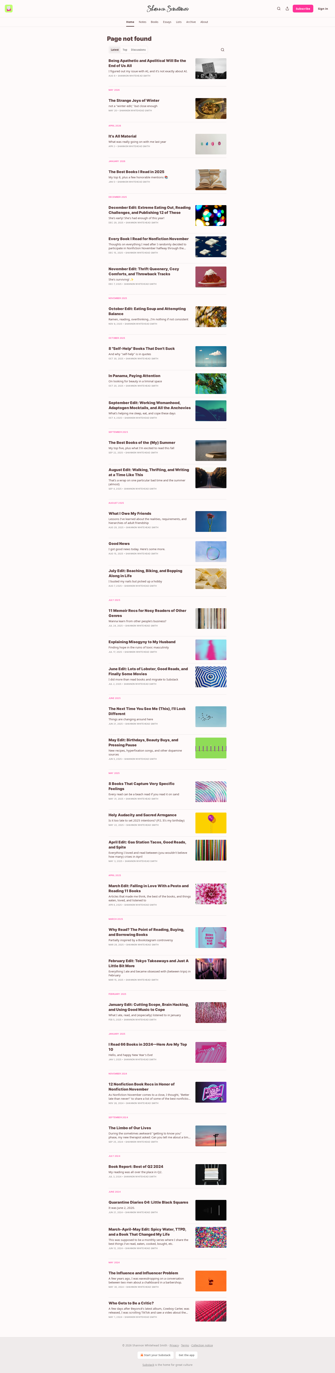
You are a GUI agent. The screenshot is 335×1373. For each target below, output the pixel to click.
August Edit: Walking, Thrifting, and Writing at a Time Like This (149, 472)
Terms (185, 1345)
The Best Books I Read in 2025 (136, 172)
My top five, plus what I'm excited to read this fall (141, 448)
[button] (130, 22)
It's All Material (122, 136)
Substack (148, 1365)
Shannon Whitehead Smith (134, 75)
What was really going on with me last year (137, 142)
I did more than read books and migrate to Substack (143, 679)
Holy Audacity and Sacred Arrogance (143, 815)
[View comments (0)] (137, 227)
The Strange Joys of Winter (134, 100)
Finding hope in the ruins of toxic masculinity (139, 647)
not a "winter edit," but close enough (133, 106)
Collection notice (202, 1345)
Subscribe (303, 8)
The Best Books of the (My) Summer (142, 442)
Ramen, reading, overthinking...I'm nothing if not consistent (148, 319)
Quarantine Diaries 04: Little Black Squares (148, 1202)
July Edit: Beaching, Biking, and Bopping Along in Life (145, 573)
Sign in (323, 8)
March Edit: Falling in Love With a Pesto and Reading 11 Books (149, 888)
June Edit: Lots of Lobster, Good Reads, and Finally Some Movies (148, 671)
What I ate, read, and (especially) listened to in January (145, 1015)
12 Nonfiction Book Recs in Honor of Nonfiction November (142, 1087)
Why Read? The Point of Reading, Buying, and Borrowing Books (146, 932)
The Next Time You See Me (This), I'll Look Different (147, 711)
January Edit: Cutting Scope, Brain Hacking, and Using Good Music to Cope (149, 1007)
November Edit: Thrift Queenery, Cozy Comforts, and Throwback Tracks (144, 271)
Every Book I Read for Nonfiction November (149, 239)
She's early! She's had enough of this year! (136, 218)
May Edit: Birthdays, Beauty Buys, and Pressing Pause (143, 742)
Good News (119, 543)
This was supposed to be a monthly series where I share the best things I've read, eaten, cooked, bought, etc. (148, 1242)
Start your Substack (157, 1355)
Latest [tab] (115, 49)
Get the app (186, 1355)
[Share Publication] (287, 8)
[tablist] (128, 50)
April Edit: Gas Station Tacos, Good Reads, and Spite (147, 844)
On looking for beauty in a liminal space (135, 381)
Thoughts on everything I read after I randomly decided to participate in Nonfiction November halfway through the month (147, 246)
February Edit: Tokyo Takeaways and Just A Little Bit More (149, 963)
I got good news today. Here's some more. (137, 549)
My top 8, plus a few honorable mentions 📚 (138, 177)
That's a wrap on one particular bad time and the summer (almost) (147, 482)
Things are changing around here (131, 719)
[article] (167, 71)
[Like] (111, 729)
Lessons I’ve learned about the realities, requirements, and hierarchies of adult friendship (147, 521)
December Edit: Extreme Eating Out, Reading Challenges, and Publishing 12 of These (150, 210)
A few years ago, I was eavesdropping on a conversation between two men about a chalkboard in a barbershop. (146, 1280)
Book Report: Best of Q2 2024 (136, 1166)
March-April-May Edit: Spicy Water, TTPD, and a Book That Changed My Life (147, 1232)
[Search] (279, 8)
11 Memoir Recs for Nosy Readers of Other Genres (147, 613)
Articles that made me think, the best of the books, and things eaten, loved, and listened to (150, 898)
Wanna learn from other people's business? (137, 621)
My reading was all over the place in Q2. (135, 1172)
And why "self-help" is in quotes (130, 354)
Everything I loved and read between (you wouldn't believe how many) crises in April (148, 854)
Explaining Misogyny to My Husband (142, 642)
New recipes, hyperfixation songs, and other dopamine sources (145, 752)
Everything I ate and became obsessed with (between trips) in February (150, 973)
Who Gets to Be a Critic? (131, 1303)
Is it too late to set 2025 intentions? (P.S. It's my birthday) (147, 820)
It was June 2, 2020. (122, 1208)
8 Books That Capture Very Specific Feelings (142, 786)
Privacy (174, 1345)
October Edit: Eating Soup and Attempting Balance (147, 311)
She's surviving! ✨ (121, 279)
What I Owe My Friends (130, 513)
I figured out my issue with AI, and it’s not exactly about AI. (148, 71)
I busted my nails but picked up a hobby (135, 581)
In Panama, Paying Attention (134, 376)
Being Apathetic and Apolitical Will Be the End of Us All (147, 63)
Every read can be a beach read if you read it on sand (144, 794)
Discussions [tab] (138, 49)
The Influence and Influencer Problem (143, 1273)
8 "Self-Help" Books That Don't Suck (142, 348)
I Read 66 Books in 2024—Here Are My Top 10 (148, 1047)
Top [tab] (125, 49)
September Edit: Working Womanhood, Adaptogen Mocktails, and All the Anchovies (150, 405)
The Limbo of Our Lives (130, 1128)
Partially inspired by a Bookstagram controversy (141, 940)
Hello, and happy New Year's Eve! (131, 1055)
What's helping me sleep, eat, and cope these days (142, 413)
